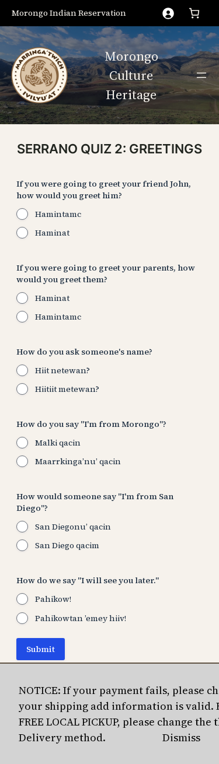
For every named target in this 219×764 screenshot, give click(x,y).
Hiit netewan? (62, 370)
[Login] (168, 13)
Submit (40, 649)
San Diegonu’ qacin (73, 526)
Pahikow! (53, 599)
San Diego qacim (67, 545)
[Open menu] (201, 75)
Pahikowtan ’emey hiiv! (80, 618)
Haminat (52, 233)
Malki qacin (58, 442)
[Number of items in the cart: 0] (194, 13)
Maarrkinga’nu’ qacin (78, 461)
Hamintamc (58, 214)
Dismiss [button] (181, 737)
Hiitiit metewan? (67, 389)
